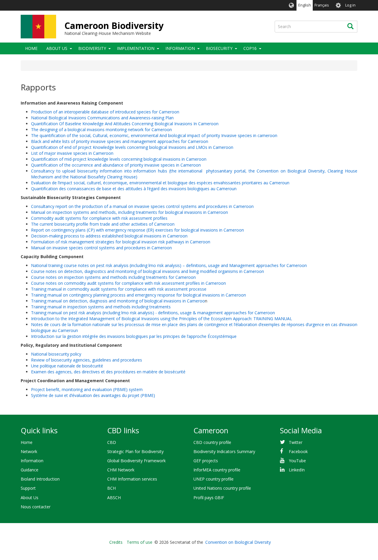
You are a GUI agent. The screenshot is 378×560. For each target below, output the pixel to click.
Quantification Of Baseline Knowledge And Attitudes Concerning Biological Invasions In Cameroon (125, 123)
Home (31, 48)
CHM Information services (132, 479)
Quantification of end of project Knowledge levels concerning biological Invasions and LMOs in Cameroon (132, 147)
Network (29, 451)
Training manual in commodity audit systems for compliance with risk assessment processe (118, 289)
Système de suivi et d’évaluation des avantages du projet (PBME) (93, 395)
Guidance (29, 470)
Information (180, 48)
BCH (111, 488)
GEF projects (205, 460)
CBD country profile (212, 442)
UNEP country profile (213, 479)
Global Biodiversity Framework (136, 460)
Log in (350, 5)
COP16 (250, 48)
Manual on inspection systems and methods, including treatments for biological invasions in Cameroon (129, 212)
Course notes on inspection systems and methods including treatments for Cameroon (113, 277)
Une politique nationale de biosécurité (67, 366)
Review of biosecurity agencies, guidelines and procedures (86, 360)
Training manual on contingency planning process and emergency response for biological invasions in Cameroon (138, 295)
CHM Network (120, 470)
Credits (116, 542)
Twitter (295, 442)
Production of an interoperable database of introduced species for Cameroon (105, 112)
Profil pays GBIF (208, 497)
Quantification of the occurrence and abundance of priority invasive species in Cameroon (116, 165)
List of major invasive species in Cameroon (72, 153)
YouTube (297, 460)
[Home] (38, 26)
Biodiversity (92, 48)
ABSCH (114, 497)
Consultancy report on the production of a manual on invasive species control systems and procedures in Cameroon (142, 206)
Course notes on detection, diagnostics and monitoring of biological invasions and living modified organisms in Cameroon (147, 271)
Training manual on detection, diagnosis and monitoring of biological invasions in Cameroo (118, 301)
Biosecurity (219, 48)
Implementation (135, 48)
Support (28, 488)
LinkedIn (297, 470)
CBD (111, 442)
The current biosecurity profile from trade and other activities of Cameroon (103, 224)
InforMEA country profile (216, 470)
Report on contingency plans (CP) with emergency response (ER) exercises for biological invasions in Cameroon (137, 230)
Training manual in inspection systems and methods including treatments (101, 307)
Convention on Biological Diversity (238, 542)
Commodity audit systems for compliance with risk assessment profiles (99, 218)
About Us (56, 48)
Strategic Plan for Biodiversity (135, 451)
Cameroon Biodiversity (114, 25)
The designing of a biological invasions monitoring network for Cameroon (101, 129)
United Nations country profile (222, 488)
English (304, 5)
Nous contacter (35, 506)
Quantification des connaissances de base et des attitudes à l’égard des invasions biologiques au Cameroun (134, 188)
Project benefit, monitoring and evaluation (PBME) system (87, 389)
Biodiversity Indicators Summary (224, 451)
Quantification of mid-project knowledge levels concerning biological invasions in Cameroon (118, 159)
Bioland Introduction (40, 479)
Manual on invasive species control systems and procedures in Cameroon (101, 247)
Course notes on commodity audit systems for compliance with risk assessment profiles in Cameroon (128, 283)
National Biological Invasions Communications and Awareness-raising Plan (102, 118)
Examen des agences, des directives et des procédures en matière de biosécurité (108, 372)
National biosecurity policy (56, 354)
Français (322, 5)
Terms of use (139, 542)
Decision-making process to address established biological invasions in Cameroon (109, 236)
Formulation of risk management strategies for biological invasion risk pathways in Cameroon (120, 242)
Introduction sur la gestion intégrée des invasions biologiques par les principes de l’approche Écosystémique (134, 336)
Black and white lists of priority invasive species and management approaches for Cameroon (119, 141)
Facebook (298, 451)
